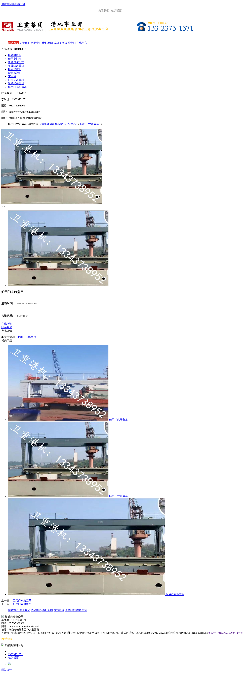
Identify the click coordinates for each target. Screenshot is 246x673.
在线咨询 (6, 323)
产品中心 (36, 42)
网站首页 (13, 42)
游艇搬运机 (14, 72)
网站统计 (6, 669)
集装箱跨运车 (16, 62)
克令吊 (12, 76)
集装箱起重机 (16, 65)
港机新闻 (47, 42)
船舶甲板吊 (14, 55)
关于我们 (103, 10)
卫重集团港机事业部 (51, 124)
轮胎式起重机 (16, 83)
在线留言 (116, 10)
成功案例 (59, 42)
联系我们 (70, 42)
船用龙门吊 (14, 58)
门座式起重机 (16, 79)
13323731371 (15, 654)
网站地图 (7, 639)
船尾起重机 (14, 69)
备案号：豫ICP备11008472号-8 (226, 632)
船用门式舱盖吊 (17, 86)
